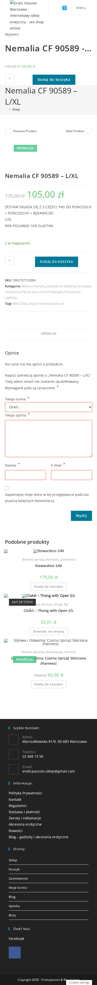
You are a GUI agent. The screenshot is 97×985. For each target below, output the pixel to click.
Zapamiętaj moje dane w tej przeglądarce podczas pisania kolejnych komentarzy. (47, 497)
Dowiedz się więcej (48, 631)
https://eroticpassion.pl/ (46, 303)
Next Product (75, 131)
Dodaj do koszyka (54, 79)
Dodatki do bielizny (61, 286)
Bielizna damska (33, 286)
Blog (12, 897)
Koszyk (14, 869)
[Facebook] (15, 952)
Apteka (14, 906)
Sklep (16, 109)
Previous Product (25, 131)
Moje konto (18, 887)
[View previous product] (8, 130)
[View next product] (88, 130)
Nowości (16, 830)
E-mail (58, 465)
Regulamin (18, 805)
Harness (70, 652)
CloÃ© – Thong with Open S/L (49, 610)
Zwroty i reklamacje (25, 818)
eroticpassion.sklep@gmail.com (48, 771)
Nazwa (12, 465)
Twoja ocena (17, 399)
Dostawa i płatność (24, 811)
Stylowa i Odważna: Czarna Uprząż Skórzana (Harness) (48, 661)
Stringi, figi (60, 604)
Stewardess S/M (48, 565)
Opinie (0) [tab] (48, 333)
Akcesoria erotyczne (25, 824)
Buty (12, 915)
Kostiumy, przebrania (60, 559)
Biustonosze (54, 652)
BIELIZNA (20, 303)
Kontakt (15, 799)
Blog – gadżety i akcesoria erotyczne (38, 837)
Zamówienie (18, 878)
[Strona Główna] (6, 109)
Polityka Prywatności (25, 793)
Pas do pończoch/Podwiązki (42, 292)
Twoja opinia (17, 415)
